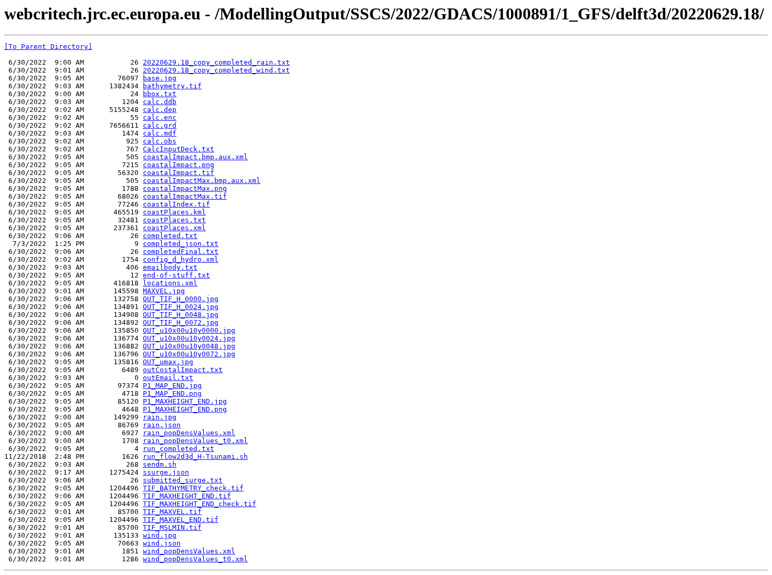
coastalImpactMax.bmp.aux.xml (201, 180)
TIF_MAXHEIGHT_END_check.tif (199, 504)
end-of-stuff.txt (176, 275)
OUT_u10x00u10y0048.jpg (189, 346)
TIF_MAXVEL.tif (172, 512)
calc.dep (159, 110)
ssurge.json (166, 472)
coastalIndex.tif (176, 204)
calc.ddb (159, 102)
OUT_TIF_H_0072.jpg (180, 322)
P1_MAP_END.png (172, 393)
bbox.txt (159, 94)
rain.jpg (159, 417)
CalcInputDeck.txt (178, 149)
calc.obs (159, 141)
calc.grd (159, 125)
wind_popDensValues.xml (189, 551)
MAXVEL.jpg (164, 291)
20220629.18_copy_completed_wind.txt (216, 70)
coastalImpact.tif (178, 173)
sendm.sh (159, 464)
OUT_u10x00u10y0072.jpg (189, 354)
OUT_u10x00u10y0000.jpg (189, 330)
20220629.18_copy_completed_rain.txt (216, 62)
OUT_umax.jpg (168, 362)
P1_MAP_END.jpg (172, 385)
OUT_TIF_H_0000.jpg (180, 299)
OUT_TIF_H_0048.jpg (180, 315)
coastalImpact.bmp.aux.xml (195, 157)
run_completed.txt (178, 449)
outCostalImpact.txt (183, 370)
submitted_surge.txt (183, 480)
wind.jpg (159, 535)
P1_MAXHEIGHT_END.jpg (185, 401)
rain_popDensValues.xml (189, 433)
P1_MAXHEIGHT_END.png (185, 409)
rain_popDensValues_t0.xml (195, 441)
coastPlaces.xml (174, 228)
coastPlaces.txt (174, 220)
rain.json (162, 425)
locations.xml (170, 283)
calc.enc (159, 117)
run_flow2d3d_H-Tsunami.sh (195, 456)
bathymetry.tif (172, 86)
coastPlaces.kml (174, 212)
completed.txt (170, 236)
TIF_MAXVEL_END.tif (180, 519)
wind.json (162, 543)
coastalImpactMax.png (185, 188)
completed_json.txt (180, 244)
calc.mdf (159, 133)
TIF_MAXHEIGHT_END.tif (187, 496)
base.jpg (159, 78)
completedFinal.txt (180, 251)
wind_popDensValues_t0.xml (195, 559)
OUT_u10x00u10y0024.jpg (189, 338)
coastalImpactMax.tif (185, 196)
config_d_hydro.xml (180, 259)
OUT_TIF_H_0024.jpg (180, 307)
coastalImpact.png (178, 165)
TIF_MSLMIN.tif (172, 527)
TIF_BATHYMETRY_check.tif (193, 488)
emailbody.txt (170, 267)
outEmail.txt (168, 378)
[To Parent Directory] (48, 46)
